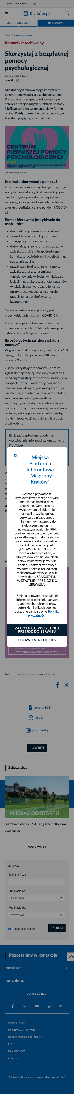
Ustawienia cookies (37, 640)
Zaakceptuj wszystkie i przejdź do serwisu (37, 630)
